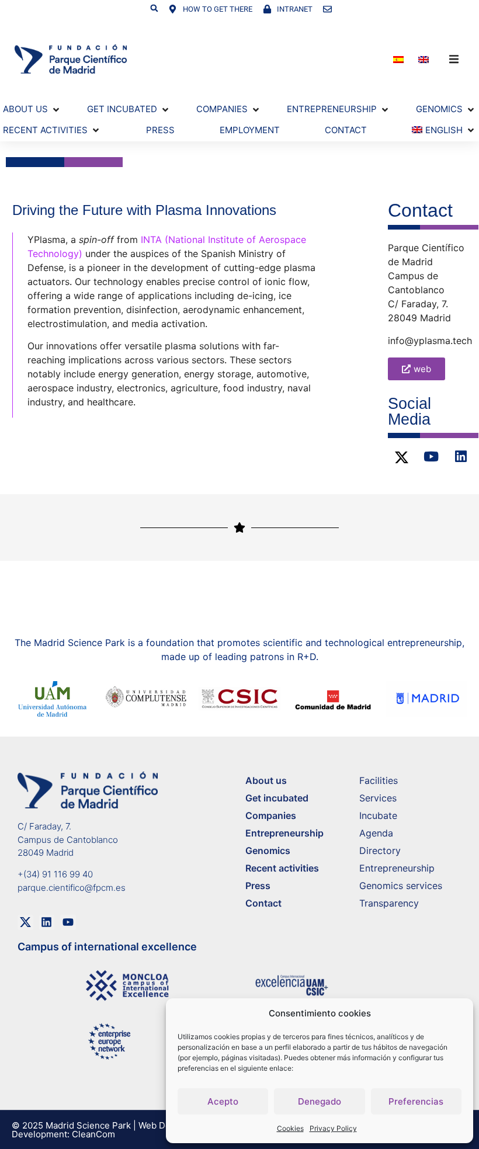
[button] (154, 8)
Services (378, 798)
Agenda (376, 833)
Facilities (378, 780)
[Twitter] (401, 457)
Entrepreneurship (284, 833)
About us (266, 780)
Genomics (267, 850)
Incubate (378, 815)
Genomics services (400, 885)
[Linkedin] (460, 456)
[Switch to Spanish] (399, 59)
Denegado (319, 1101)
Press (257, 885)
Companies (270, 815)
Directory (380, 850)
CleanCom (93, 1134)
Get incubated (276, 798)
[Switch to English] (425, 59)
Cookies (290, 1128)
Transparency (389, 903)
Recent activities (282, 868)
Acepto (222, 1101)
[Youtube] (431, 456)
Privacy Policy (333, 1128)
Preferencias (415, 1101)
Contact (263, 903)
